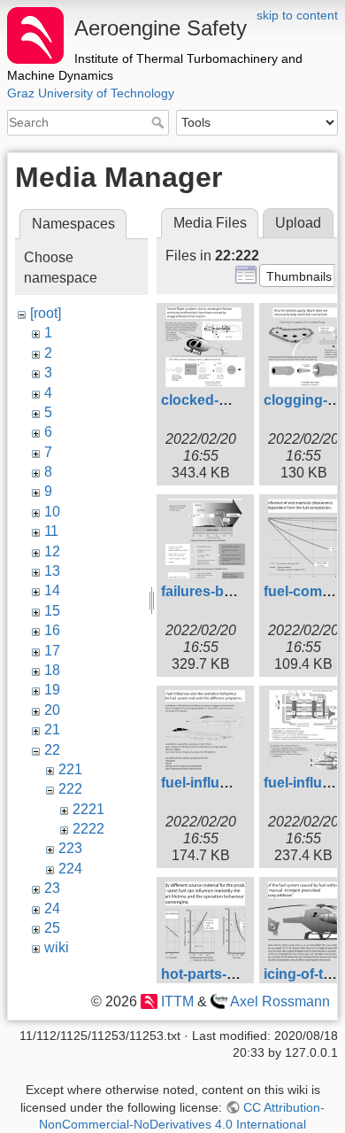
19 (52, 689)
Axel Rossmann (280, 1001)
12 (52, 551)
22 (52, 749)
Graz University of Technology (90, 93)
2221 (88, 809)
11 (51, 531)
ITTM (177, 1001)
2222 (88, 828)
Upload (298, 222)
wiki (56, 947)
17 (52, 650)
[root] (45, 313)
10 (52, 511)
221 (70, 769)
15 (52, 610)
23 (52, 888)
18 (52, 670)
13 (52, 570)
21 (52, 729)
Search (159, 122)
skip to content (297, 15)
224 (70, 868)
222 (70, 788)
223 (70, 848)
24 (52, 908)
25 (52, 927)
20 (52, 710)
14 (52, 590)
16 (52, 630)
